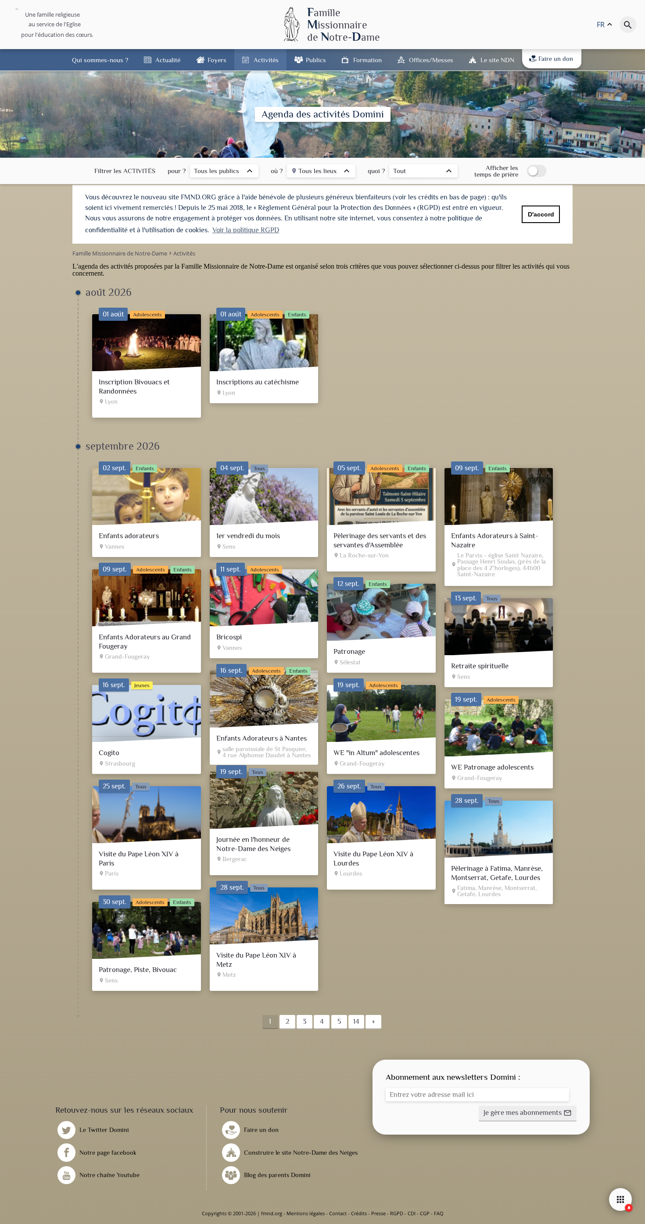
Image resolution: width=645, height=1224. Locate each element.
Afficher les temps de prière (496, 170)
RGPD (396, 1213)
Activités (266, 60)
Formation (367, 60)
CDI (412, 1213)
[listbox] (224, 172)
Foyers (217, 60)
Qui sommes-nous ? (100, 60)
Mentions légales (306, 1213)
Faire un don (555, 58)
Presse (378, 1213)
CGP (425, 1213)
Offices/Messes (431, 60)
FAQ (439, 1213)
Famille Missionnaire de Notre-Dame (232, 266)
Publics (316, 60)
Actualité (167, 60)
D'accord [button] (541, 214)
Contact (338, 1213)
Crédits (359, 1213)
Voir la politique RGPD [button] (245, 230)
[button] (528, 1113)
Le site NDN (497, 60)
